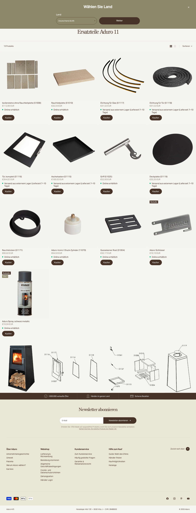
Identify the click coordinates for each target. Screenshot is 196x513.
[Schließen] (188, 7)
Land (58, 14)
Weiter (119, 20)
